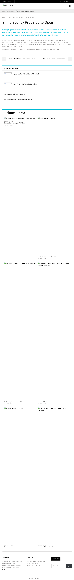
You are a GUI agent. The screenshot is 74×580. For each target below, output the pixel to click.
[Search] (69, 566)
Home (4, 11)
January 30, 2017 (18, 17)
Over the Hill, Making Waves (47, 547)
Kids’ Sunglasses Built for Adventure (15, 402)
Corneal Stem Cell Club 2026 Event (14, 94)
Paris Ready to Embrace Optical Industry (26, 84)
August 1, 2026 (8, 125)
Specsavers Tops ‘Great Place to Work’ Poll (26, 74)
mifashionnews (11, 11)
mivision (32, 17)
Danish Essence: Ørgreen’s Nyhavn (14, 123)
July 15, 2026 (41, 549)
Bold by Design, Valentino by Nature (49, 257)
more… (4, 569)
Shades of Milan (43, 402)
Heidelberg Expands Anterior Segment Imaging (18, 100)
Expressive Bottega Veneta (12, 547)
